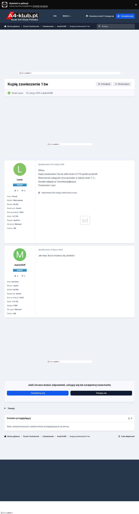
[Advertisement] (69, 51)
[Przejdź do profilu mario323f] (19, 254)
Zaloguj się (101, 393)
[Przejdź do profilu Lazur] (9, 93)
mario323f (19, 265)
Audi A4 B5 (47, 93)
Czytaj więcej (6, 4)
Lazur (20, 179)
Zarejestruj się (38, 393)
